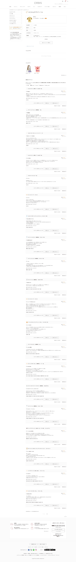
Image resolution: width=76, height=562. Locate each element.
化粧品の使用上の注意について (35, 553)
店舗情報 (60, 6)
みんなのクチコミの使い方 (13, 20)
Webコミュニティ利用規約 (28, 555)
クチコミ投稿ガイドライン (13, 23)
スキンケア (29, 6)
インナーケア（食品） (47, 6)
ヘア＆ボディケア (40, 6)
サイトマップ (57, 555)
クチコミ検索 (11, 13)
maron (26, 73)
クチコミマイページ (12, 15)
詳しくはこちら (29, 83)
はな (34, 73)
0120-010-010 (60, 526)
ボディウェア (54, 6)
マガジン (65, 6)
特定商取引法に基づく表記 (49, 553)
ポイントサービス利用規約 (35, 555)
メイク (34, 6)
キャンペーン (15, 6)
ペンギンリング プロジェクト (51, 555)
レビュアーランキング (12, 18)
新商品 (10, 6)
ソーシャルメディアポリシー (43, 555)
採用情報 (29, 553)
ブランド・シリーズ (22, 6)
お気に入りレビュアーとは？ (30, 46)
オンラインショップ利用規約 (20, 555)
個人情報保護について (42, 553)
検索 (55, 3)
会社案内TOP (25, 553)
